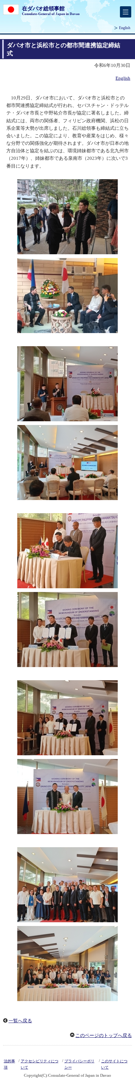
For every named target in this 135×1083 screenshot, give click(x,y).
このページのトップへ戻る (103, 1035)
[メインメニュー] (125, 12)
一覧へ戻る (20, 1020)
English (124, 28)
